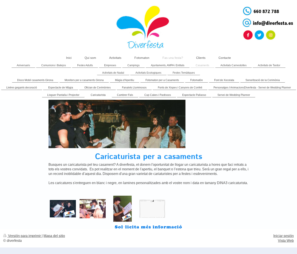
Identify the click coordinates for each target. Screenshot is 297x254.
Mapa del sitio (54, 236)
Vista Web (286, 240)
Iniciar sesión (283, 236)
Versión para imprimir (24, 236)
